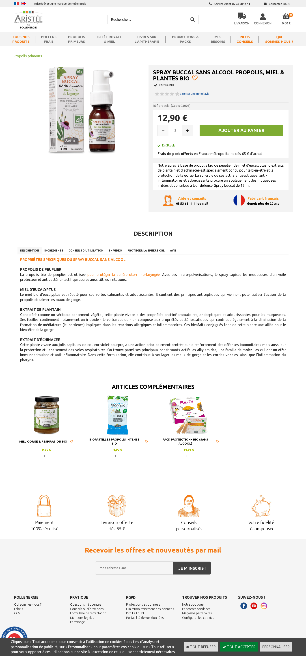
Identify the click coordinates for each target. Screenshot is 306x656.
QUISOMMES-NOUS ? (279, 39)
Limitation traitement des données (150, 609)
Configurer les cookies (198, 617)
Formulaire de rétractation (88, 613)
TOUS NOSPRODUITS (21, 39)
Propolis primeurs (27, 56)
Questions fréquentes (85, 604)
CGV (17, 613)
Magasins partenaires (197, 613)
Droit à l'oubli (135, 613)
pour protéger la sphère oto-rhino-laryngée (123, 275)
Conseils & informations (87, 609)
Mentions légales (82, 617)
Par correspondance (196, 609)
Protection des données (143, 604)
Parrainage (77, 622)
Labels (18, 609)
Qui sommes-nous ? (27, 604)
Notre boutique (193, 604)
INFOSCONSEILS (245, 39)
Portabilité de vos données (145, 617)
